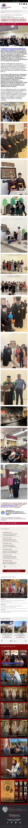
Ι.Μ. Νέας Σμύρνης (4, 734)
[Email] (15, 23)
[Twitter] (24, 4)
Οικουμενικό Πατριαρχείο (7, 663)
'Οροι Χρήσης (19, 826)
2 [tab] (6, 566)
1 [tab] (4, 566)
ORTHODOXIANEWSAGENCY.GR (9, 505)
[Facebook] (19, 4)
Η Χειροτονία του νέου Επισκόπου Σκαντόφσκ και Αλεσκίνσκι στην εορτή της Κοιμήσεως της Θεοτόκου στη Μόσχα (14, 684)
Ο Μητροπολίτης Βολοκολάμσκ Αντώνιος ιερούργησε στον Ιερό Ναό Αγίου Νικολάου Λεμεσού (13, 778)
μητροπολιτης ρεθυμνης (7, 518)
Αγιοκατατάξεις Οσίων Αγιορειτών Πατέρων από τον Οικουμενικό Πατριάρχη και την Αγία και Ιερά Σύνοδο (12, 665)
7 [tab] (14, 566)
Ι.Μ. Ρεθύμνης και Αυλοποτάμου (13, 517)
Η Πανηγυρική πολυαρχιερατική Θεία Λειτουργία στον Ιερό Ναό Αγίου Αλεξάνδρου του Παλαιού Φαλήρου (13, 736)
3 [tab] (8, 566)
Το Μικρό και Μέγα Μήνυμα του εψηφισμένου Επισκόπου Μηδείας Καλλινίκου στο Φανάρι (14, 717)
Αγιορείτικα (3, 800)
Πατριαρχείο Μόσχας (5, 682)
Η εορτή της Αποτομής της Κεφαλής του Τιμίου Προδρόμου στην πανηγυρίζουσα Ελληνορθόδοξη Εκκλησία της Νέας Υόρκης (13, 755)
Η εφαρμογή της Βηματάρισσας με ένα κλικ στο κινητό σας (12, 801)
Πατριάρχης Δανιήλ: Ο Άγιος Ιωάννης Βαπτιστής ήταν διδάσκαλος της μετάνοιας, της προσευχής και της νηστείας (13, 700)
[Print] (13, 23)
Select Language (15, 1)
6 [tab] (13, 566)
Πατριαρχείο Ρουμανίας (5, 698)
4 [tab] (9, 566)
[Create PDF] (17, 23)
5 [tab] (11, 566)
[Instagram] (21, 4)
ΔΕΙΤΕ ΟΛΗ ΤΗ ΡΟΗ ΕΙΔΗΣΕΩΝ (14, 570)
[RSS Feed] (26, 4)
